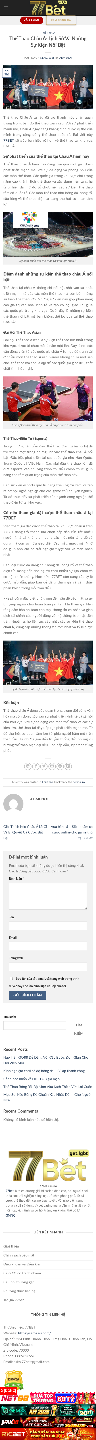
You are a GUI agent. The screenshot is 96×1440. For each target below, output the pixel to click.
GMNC (10, 1215)
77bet (10, 1191)
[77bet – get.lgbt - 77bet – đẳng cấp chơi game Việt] (48, 8)
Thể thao (48, 33)
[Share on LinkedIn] (68, 766)
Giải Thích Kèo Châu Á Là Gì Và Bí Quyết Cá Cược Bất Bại (25, 832)
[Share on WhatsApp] (27, 766)
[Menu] (6, 7)
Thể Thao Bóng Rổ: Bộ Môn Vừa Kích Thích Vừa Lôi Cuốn (47, 1087)
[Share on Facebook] (36, 766)
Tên (11, 917)
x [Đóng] (8, 1391)
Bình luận (16, 878)
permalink (79, 782)
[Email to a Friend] (52, 766)
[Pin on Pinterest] (60, 766)
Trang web (16, 958)
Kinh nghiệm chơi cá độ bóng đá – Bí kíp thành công (44, 1071)
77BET (8, 140)
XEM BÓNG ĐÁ (61, 20)
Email (13, 938)
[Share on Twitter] (44, 766)
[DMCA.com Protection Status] (13, 1380)
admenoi (65, 58)
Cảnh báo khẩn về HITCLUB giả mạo (31, 1079)
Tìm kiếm (9, 1017)
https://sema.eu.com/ (34, 1333)
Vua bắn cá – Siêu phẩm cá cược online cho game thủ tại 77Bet (72, 832)
